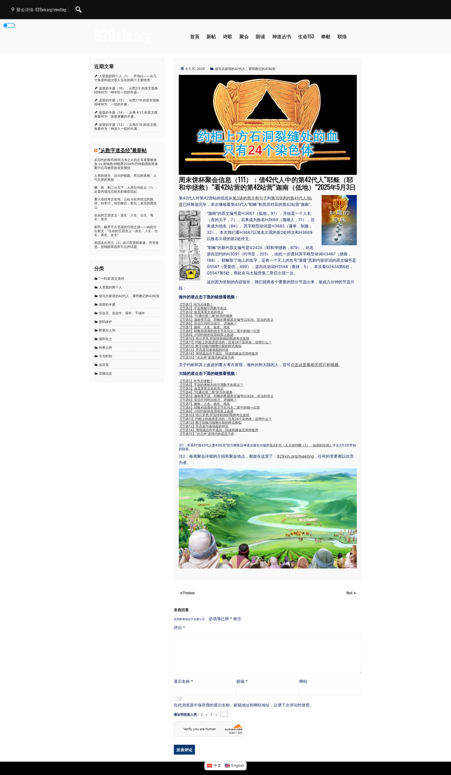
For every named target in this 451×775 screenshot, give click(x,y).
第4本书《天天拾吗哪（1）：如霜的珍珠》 (301, 445)
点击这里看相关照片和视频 (314, 364)
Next (350, 592)
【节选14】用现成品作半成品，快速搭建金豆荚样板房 (218, 353)
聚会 (244, 36)
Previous (189, 592)
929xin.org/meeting (295, 456)
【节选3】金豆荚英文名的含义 (201, 312)
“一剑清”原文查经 (111, 278)
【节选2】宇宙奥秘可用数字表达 (203, 308)
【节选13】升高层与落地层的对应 (204, 350)
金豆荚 (104, 365)
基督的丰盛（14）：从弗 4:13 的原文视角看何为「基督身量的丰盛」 (125, 114)
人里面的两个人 (110, 287)
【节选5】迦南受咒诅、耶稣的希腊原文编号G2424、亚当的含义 (226, 320)
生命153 (306, 36)
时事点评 (105, 347)
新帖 (211, 36)
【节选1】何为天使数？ (196, 304)
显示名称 (183, 681)
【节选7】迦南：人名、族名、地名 (204, 327)
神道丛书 (281, 36)
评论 (179, 627)
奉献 (325, 36)
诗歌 (227, 36)
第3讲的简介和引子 (250, 198)
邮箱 (242, 681)
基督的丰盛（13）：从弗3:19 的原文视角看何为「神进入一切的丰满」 (125, 126)
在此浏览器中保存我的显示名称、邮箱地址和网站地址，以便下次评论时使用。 (244, 705)
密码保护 (105, 322)
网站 (303, 681)
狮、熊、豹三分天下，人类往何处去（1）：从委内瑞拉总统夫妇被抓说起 (126, 189)
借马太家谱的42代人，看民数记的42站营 (245, 69)
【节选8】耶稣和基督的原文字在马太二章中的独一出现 (219, 331)
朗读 (260, 36)
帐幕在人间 (107, 330)
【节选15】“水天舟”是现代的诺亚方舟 (206, 357)
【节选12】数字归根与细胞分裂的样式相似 (210, 346)
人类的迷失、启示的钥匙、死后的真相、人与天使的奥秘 (125, 177)
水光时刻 (105, 356)
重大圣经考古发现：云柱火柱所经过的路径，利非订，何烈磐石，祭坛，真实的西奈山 (125, 203)
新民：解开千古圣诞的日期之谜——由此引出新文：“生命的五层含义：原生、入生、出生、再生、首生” (126, 231)
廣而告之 (105, 339)
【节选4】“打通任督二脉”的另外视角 (206, 316)
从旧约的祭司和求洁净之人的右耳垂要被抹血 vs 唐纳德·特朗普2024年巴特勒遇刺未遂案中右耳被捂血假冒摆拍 (126, 164)
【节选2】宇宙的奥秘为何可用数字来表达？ (211, 385)
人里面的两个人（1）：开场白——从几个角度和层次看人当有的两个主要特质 (125, 78)
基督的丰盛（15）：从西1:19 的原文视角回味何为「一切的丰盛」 (126, 102)
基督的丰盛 (107, 305)
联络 (342, 36)
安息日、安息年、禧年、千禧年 (122, 313)
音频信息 (105, 373)
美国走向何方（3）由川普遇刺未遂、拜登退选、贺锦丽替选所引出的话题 (126, 245)
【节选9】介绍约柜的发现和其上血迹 (206, 335)
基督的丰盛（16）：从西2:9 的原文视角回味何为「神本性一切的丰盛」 (126, 90)
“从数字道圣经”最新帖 (123, 149)
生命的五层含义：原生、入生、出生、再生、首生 (123, 217)
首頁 (194, 36)
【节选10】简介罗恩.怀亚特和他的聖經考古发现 (214, 338)
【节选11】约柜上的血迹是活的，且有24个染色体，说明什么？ (225, 342)
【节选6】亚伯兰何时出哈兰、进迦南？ (208, 323)
